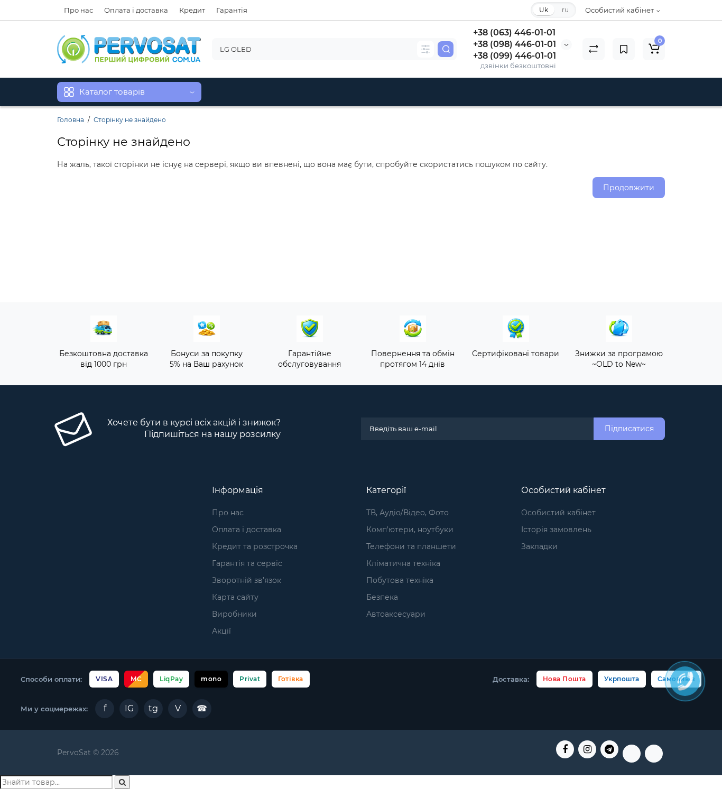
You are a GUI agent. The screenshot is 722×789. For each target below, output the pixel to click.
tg (153, 708)
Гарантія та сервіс (247, 563)
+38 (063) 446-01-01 (514, 32)
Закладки (539, 546)
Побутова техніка (399, 580)
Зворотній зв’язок (246, 580)
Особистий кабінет (558, 512)
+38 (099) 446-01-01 (514, 56)
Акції (221, 631)
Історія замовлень (556, 529)
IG (129, 708)
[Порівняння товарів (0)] (593, 49)
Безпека (382, 597)
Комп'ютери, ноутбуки (409, 529)
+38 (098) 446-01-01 (514, 44)
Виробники (234, 614)
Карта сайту (235, 597)
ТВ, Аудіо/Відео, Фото (407, 512)
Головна (70, 120)
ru (565, 10)
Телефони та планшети (411, 546)
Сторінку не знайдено (130, 120)
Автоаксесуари (395, 614)
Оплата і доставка (136, 10)
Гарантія (231, 10)
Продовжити (628, 187)
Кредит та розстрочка (255, 546)
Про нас (78, 10)
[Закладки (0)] (624, 49)
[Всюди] (425, 49)
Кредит (192, 10)
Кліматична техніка (403, 563)
